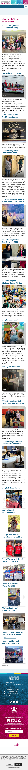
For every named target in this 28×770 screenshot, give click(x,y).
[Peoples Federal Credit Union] (5, 2)
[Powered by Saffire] (16, 744)
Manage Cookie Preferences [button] (14, 767)
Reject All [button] (9, 764)
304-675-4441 (20, 689)
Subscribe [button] (14, 735)
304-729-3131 (16, 687)
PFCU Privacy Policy (11, 696)
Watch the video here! (10, 638)
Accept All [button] (18, 764)
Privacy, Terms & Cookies (13, 698)
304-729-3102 (19, 685)
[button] (14, 41)
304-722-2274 (15, 682)
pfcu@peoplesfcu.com (12, 691)
